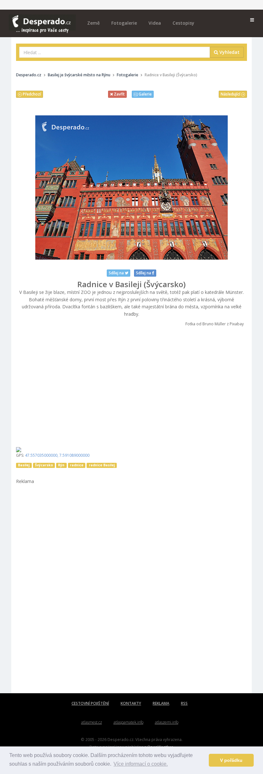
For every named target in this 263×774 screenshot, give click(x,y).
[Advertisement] (131, 384)
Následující (231, 94)
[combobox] (114, 52)
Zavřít (119, 94)
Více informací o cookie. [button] (141, 764)
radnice (76, 465)
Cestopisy (183, 23)
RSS (184, 703)
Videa (154, 23)
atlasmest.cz (91, 722)
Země (93, 23)
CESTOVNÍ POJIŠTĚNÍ (90, 703)
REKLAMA (161, 703)
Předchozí (31, 94)
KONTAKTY (131, 703)
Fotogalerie (124, 23)
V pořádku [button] (231, 760)
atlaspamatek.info (128, 722)
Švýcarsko (44, 465)
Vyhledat (229, 52)
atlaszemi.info (166, 722)
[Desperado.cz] (42, 19)
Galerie (145, 94)
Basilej (24, 465)
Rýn (61, 465)
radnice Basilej (102, 465)
